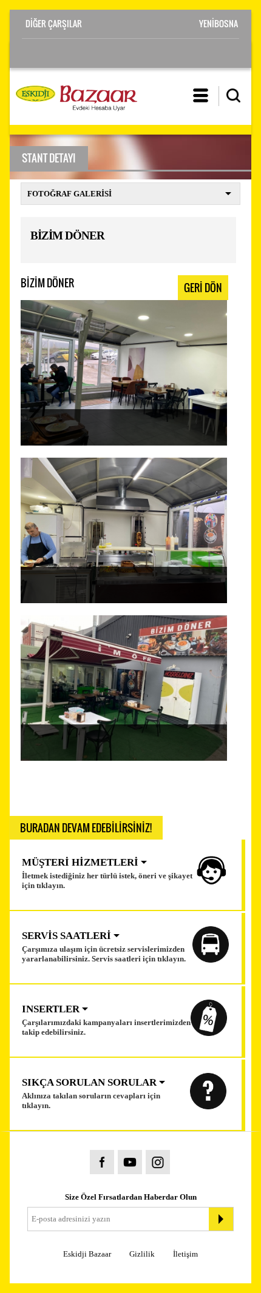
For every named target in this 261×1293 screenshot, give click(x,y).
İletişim (185, 1253)
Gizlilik (142, 1253)
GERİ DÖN (203, 287)
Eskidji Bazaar (87, 1253)
